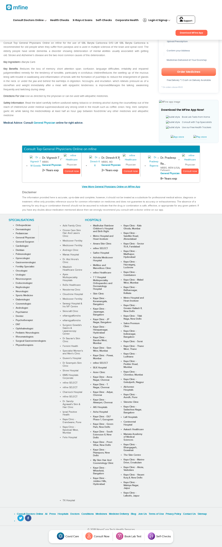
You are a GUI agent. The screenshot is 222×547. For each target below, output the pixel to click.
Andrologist (22, 308)
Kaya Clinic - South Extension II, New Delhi (103, 434)
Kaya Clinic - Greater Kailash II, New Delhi (132, 308)
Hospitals (63, 513)
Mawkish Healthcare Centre (72, 268)
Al (46, 513)
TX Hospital (69, 500)
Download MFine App (191, 32)
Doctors (74, 513)
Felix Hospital (70, 437)
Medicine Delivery (119, 513)
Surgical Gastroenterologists (31, 341)
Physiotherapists (24, 345)
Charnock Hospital (72, 392)
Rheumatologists (24, 336)
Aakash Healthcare (133, 429)
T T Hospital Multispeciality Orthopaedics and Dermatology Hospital (102, 283)
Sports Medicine (24, 295)
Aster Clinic (99, 372)
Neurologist (22, 291)
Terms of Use (156, 513)
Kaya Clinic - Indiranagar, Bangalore (129, 334)
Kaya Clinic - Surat (133, 341)
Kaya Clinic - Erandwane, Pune (72, 421)
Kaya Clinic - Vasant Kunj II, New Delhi (133, 476)
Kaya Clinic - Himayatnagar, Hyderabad (100, 329)
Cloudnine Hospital (73, 294)
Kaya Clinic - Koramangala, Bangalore (100, 301)
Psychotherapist (24, 320)
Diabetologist (23, 299)
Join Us (142, 513)
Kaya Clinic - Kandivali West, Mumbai (70, 430)
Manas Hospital (71, 254)
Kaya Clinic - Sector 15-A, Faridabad (133, 245)
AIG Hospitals (100, 407)
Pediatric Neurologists (27, 332)
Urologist (20, 274)
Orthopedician (23, 225)
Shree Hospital (70, 370)
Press (52, 513)
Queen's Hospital (72, 358)
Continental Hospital (129, 423)
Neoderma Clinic (71, 289)
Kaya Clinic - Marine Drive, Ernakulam (133, 461)
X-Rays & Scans (82, 20)
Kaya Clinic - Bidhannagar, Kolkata (130, 290)
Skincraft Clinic (70, 311)
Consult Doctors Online (28, 20)
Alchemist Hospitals (128, 388)
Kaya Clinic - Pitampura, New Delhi (101, 452)
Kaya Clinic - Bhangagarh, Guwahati (130, 447)
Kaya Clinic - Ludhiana (129, 355)
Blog (133, 513)
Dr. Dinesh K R (110, 158)
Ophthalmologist (24, 328)
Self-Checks (104, 20)
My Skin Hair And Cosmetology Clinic (103, 462)
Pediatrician (22, 233)
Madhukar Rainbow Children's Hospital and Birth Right (103, 228)
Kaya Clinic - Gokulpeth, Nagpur (133, 381)
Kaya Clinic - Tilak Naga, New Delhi (132, 317)
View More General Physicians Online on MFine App (111, 186)
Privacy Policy (173, 513)
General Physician (44, 122)
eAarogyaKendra (71, 315)
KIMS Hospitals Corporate (70, 376)
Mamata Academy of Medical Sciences (132, 437)
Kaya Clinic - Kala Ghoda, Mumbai (132, 227)
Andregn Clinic (70, 250)
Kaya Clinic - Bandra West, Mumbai (100, 340)
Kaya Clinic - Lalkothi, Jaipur (131, 494)
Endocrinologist (24, 283)
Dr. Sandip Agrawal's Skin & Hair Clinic (71, 404)
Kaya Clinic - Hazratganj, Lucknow (129, 264)
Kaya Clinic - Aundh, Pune (130, 396)
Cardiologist (22, 246)
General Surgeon (25, 241)
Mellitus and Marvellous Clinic (102, 267)
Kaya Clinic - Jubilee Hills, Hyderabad (99, 481)
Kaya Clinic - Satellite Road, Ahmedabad (131, 236)
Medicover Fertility (72, 240)
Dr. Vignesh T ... (52, 158)
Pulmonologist (23, 254)
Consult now (72, 171)
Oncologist (21, 270)
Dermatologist (23, 229)
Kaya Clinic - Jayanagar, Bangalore (99, 311)
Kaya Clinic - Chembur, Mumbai (133, 373)
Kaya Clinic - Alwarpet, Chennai (102, 401)
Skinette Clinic (131, 402)
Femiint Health (70, 346)
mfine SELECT (70, 382)
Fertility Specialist (25, 266)
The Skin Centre (132, 455)
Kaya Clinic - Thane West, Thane (133, 347)
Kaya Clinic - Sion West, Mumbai (102, 349)
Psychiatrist (22, 312)
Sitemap (202, 513)
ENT (18, 324)
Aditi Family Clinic (72, 225)
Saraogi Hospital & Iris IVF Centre (72, 305)
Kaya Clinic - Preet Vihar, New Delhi (102, 443)
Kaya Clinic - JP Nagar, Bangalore (102, 321)
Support (187, 20)
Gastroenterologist (26, 262)
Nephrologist (22, 287)
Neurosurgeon (23, 279)
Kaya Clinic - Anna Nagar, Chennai (102, 378)
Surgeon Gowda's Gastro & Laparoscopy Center (72, 329)
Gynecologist (23, 258)
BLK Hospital (99, 367)
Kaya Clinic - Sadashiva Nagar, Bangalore (132, 409)
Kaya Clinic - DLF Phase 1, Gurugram (103, 418)
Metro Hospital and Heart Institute (103, 237)
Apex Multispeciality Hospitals (70, 277)
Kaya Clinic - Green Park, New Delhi (103, 425)
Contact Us (189, 513)
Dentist (19, 316)
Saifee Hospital (101, 253)
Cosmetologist (23, 303)
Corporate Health (127, 20)
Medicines (101, 513)
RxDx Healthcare (72, 285)
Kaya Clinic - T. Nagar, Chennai (101, 386)
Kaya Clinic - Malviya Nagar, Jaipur (131, 485)
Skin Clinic (98, 293)
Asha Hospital (100, 412)
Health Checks (59, 20)
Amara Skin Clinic (102, 243)
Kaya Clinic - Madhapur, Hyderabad (129, 254)
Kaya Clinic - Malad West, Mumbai (133, 281)
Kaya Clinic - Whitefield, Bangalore (99, 470)
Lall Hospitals (130, 417)
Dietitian (20, 250)
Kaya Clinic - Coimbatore (129, 274)
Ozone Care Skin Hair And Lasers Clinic (72, 233)
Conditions (87, 513)
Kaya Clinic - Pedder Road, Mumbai (130, 364)
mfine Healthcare (102, 272)
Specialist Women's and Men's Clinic (73, 352)
